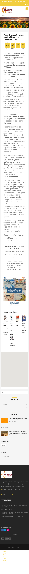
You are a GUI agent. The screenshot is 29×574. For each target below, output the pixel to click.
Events (3, 445)
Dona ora (5, 404)
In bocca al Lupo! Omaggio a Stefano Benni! (24, 327)
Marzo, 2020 (6, 456)
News (4, 407)
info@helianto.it (23, 1)
